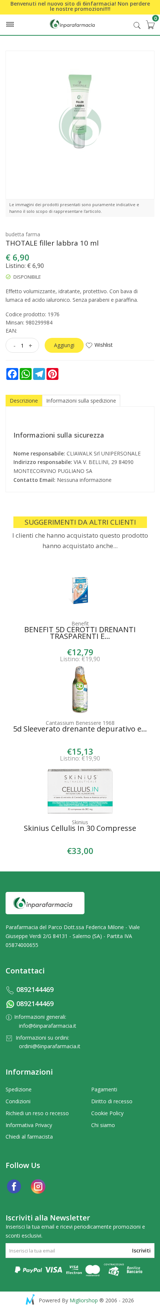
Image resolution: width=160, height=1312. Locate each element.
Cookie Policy (107, 1113)
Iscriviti (141, 1250)
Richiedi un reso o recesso (37, 1113)
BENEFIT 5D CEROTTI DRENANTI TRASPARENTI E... (80, 633)
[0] (149, 24)
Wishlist (104, 344)
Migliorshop (84, 1300)
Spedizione (19, 1089)
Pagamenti (104, 1089)
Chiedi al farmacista (29, 1136)
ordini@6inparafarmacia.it (49, 1046)
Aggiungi (64, 345)
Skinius (80, 822)
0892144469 (35, 989)
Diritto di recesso (111, 1101)
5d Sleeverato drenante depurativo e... (80, 730)
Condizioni (18, 1101)
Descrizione (24, 400)
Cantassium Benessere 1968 (80, 722)
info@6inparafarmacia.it (47, 1025)
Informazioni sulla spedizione (81, 400)
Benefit (80, 623)
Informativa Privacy (29, 1125)
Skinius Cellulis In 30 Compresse (80, 829)
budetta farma (23, 234)
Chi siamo (103, 1125)
